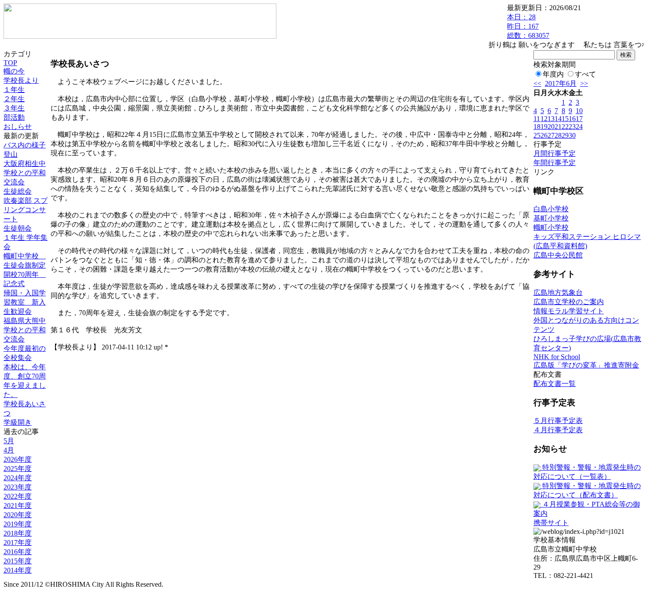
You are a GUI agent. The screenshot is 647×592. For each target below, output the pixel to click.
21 (558, 126)
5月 (9, 441)
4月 (9, 450)
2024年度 (18, 478)
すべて (585, 74)
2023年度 (18, 487)
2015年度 (18, 561)
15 (565, 118)
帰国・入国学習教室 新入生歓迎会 (25, 302)
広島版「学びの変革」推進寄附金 (586, 365)
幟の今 (14, 71)
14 (558, 118)
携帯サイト (551, 522)
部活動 (14, 117)
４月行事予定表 (558, 430)
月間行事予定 (554, 153)
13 (551, 118)
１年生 (14, 89)
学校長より (21, 80)
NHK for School (556, 356)
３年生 (14, 108)
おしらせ (18, 126)
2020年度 (18, 514)
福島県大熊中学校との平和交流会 (25, 330)
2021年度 (18, 505)
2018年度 (18, 533)
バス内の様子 (25, 145)
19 (544, 126)
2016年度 (18, 551)
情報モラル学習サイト (568, 311)
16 (572, 118)
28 (558, 135)
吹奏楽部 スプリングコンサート (26, 210)
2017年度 (18, 542)
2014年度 (18, 570)
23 (572, 126)
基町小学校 (551, 218)
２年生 (14, 99)
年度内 (553, 74)
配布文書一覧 (554, 383)
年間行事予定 (554, 162)
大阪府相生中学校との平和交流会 (25, 173)
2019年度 (18, 524)
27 (551, 135)
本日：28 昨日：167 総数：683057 (528, 26)
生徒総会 (18, 191)
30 (572, 135)
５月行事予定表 (558, 420)
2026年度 (18, 459)
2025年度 (18, 468)
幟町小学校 (551, 227)
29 (565, 135)
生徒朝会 (18, 228)
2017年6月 (561, 83)
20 (551, 126)
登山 (11, 154)
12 (544, 118)
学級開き (18, 422)
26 (544, 135)
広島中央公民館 (558, 255)
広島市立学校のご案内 (568, 301)
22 (565, 126)
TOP (10, 62)
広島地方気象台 (558, 292)
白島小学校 (551, 209)
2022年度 (18, 496)
